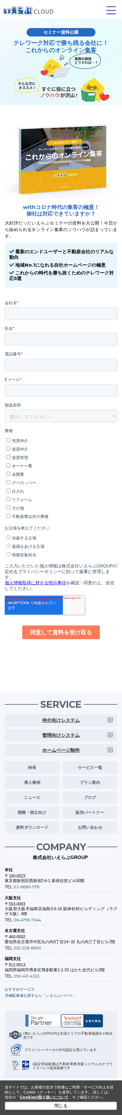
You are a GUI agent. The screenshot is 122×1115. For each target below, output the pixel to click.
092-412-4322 (26, 975)
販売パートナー (90, 812)
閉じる (61, 1105)
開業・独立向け (32, 812)
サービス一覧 (90, 767)
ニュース (32, 797)
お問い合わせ (90, 827)
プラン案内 (90, 782)
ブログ (90, 797)
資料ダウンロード (32, 827)
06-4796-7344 (27, 919)
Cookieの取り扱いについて (44, 1097)
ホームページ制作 (61, 750)
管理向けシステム (61, 735)
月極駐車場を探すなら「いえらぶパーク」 (40, 995)
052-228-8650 (27, 947)
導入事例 (32, 782)
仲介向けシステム (61, 720)
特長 (32, 767)
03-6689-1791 (26, 886)
